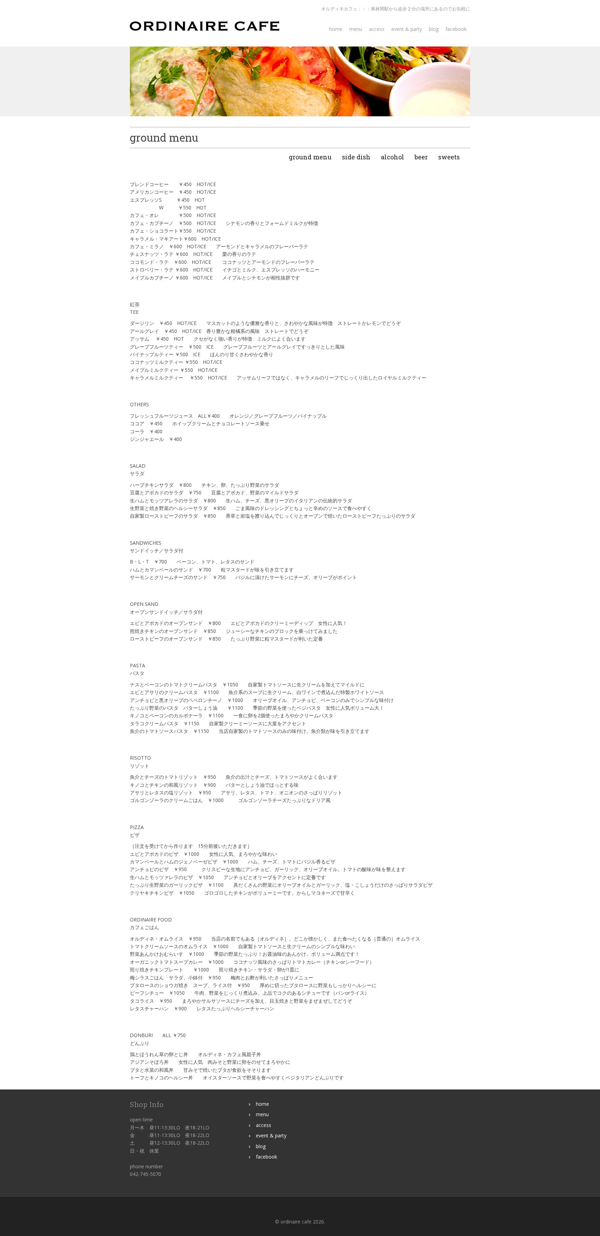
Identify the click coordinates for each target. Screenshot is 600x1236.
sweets (449, 157)
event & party (406, 29)
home (335, 29)
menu (355, 29)
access (376, 29)
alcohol (392, 157)
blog (434, 29)
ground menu (310, 157)
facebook (456, 29)
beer (421, 157)
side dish (356, 157)
